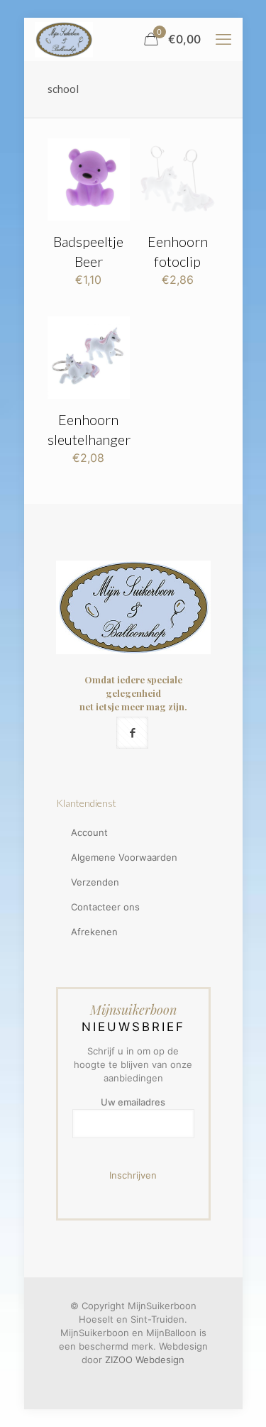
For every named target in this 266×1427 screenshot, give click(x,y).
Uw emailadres (133, 1102)
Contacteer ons (105, 907)
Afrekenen (94, 931)
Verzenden (95, 882)
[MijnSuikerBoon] (64, 39)
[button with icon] (132, 733)
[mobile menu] (223, 39)
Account (89, 832)
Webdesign (159, 1359)
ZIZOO (119, 1359)
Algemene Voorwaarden (124, 857)
